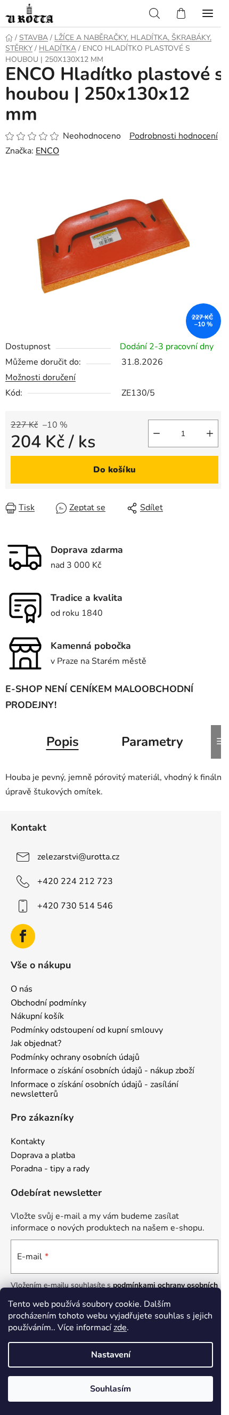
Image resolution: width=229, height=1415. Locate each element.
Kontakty (28, 1142)
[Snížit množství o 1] (157, 433)
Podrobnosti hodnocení (173, 136)
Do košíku (114, 470)
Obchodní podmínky (48, 1003)
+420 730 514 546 (75, 906)
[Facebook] (23, 936)
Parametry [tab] (152, 741)
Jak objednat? (36, 1044)
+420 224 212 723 (75, 881)
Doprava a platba (43, 1156)
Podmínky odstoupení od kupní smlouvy (87, 1030)
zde (120, 1327)
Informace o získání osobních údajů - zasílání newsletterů (94, 1089)
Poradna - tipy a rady (50, 1169)
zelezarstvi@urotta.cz (78, 857)
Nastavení (110, 1355)
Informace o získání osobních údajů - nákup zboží (102, 1071)
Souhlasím (110, 1389)
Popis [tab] (62, 741)
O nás (21, 989)
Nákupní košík (37, 1017)
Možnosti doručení (40, 377)
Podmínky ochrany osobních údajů (75, 1058)
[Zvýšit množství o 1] (210, 433)
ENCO (47, 151)
